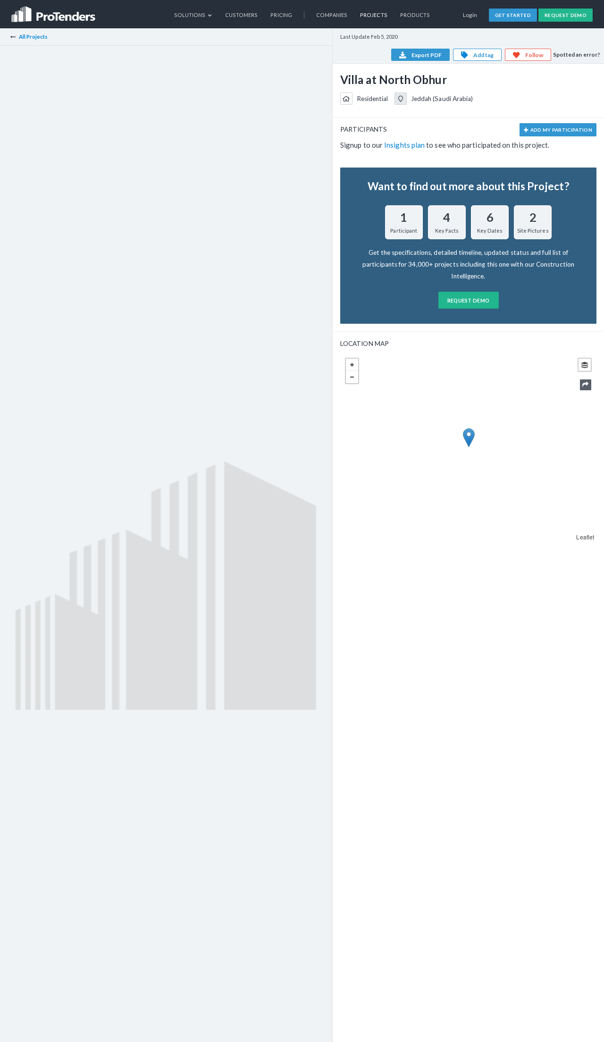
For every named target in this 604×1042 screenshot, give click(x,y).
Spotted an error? (576, 54)
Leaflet (585, 537)
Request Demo (566, 15)
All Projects (33, 37)
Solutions (190, 15)
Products (415, 15)
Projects (373, 15)
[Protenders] (54, 11)
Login (470, 14)
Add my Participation (560, 130)
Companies (331, 15)
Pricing (281, 15)
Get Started (513, 15)
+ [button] (352, 365)
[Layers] (585, 365)
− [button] (352, 377)
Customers (241, 15)
